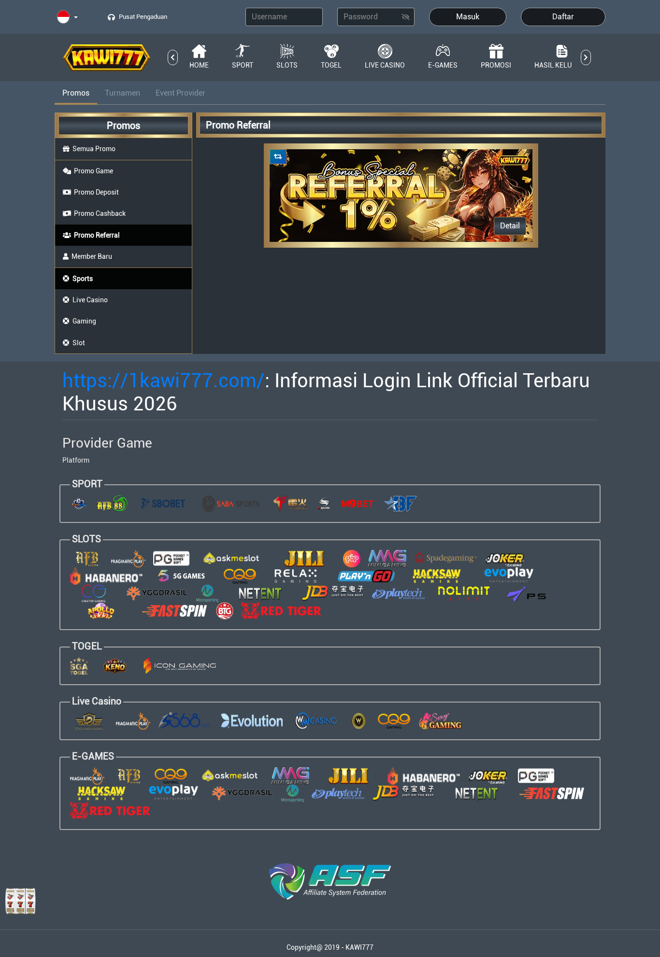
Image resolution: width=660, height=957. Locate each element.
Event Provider (180, 93)
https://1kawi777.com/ (163, 380)
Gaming (84, 321)
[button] (67, 17)
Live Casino (90, 300)
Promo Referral (97, 235)
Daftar (563, 16)
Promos (75, 93)
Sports (82, 278)
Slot (78, 343)
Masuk (467, 16)
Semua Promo (93, 149)
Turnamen (122, 93)
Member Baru (92, 256)
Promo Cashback (100, 213)
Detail (510, 225)
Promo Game (93, 171)
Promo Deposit (96, 192)
